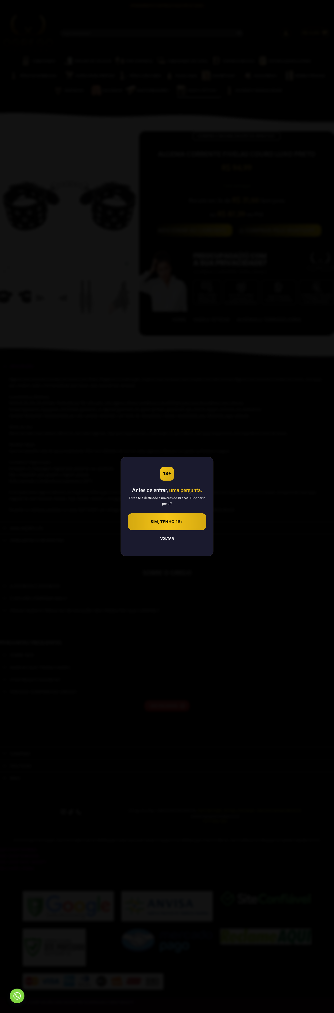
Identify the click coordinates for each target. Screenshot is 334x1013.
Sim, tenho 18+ (167, 521)
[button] (17, 996)
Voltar (167, 538)
